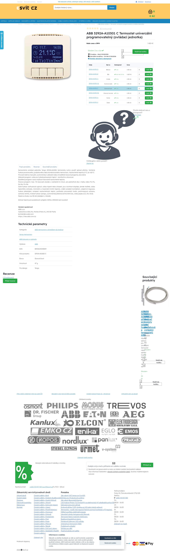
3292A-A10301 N (93, 97)
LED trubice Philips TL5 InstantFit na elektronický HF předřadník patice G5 (87, 503)
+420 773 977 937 (36, 487)
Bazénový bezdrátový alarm (71, 519)
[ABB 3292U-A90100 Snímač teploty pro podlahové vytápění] (156, 295)
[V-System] (111, 448)
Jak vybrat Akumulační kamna (71, 500)
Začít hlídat (137, 115)
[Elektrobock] (114, 414)
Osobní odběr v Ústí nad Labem (45, 528)
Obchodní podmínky (30, 1)
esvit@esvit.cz (47, 487)
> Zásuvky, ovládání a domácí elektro (43, 24)
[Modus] (93, 406)
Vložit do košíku (140, 52)
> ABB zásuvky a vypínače (63, 24)
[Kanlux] (45, 423)
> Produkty (27, 24)
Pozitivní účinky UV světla (70, 531)
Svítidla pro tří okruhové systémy (72, 498)
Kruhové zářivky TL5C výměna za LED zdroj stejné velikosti (81, 507)
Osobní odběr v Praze (41, 521)
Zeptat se (89, 163)
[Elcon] (84, 423)
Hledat (111, 7)
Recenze (37, 167)
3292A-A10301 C (93, 88)
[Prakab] (131, 440)
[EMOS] (128, 431)
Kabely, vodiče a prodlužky (67, 21)
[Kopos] (44, 440)
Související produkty (50, 167)
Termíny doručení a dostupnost (100, 59)
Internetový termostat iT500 (71, 524)
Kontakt (39, 1)
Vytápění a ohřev (85, 21)
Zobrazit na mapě (120, 524)
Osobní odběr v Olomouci (43, 512)
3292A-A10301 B (93, 74)
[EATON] (95, 414)
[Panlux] (104, 440)
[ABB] (70, 414)
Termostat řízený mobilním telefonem (74, 517)
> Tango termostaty (89, 24)
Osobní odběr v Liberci (42, 507)
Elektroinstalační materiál (46, 21)
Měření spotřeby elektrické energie (73, 512)
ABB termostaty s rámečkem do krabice (49, 230)
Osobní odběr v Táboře (42, 526)
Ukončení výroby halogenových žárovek (75, 514)
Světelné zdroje (14, 21)
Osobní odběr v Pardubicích (44, 517)
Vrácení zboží (21, 495)
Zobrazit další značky (85, 457)
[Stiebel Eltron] (64, 448)
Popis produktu (24, 167)
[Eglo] (108, 431)
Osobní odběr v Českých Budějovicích (47, 498)
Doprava (20, 1)
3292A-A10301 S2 (94, 83)
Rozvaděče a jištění (28, 21)
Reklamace (21, 505)
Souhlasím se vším (110, 538)
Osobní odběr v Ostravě (42, 514)
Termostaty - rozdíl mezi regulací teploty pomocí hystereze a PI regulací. (86, 510)
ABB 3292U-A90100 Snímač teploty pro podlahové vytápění (149, 320)
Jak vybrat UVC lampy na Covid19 (73, 495)
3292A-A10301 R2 (94, 93)
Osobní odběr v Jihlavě (42, 503)
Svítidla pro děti (66, 528)
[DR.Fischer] (42, 414)
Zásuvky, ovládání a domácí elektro (105, 21)
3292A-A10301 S (93, 102)
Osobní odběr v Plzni (41, 519)
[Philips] (62, 406)
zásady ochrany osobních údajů (119, 472)
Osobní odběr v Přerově (42, 524)
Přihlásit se (147, 465)
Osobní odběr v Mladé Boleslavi (45, 510)
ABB (36, 244)
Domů (20, 24)
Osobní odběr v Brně (41, 495)
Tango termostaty (25, 234)
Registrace (148, 1)
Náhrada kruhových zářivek (70, 505)
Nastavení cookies (110, 543)
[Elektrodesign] (124, 423)
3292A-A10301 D (93, 69)
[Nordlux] (75, 440)
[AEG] (133, 414)
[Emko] (52, 431)
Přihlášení (140, 1)
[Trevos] (126, 406)
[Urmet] (90, 448)
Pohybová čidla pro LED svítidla (72, 521)
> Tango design (77, 24)
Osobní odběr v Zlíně (41, 533)
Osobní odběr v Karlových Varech (46, 505)
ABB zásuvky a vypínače (27, 239)
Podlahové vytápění (68, 526)
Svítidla (4, 21)
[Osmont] (33, 406)
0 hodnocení (106, 29)
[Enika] (87, 431)
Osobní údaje (21, 498)
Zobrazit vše (38, 537)
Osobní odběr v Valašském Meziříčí (46, 531)
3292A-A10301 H (93, 79)
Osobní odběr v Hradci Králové (45, 500)
